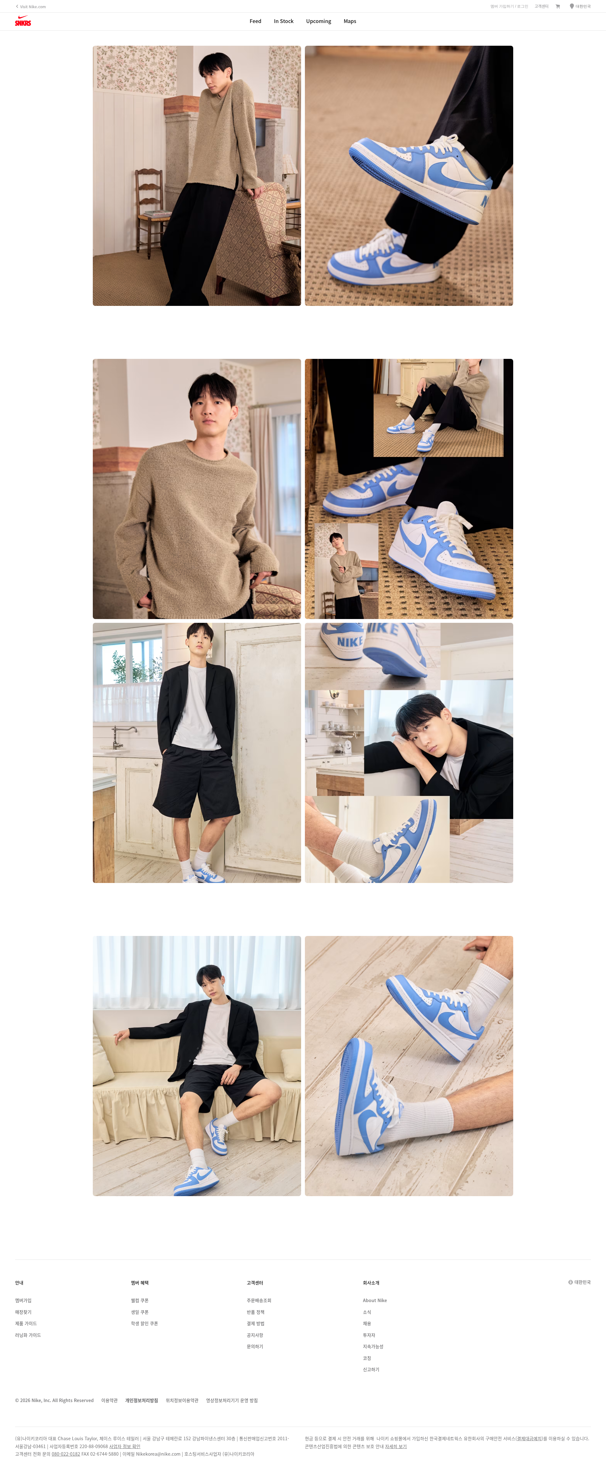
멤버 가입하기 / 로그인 (509, 6)
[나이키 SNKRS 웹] (23, 21)
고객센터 (542, 6)
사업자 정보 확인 (124, 1446)
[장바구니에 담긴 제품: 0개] (557, 6)
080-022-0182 (66, 1454)
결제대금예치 (529, 1438)
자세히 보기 (396, 1446)
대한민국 (582, 1282)
